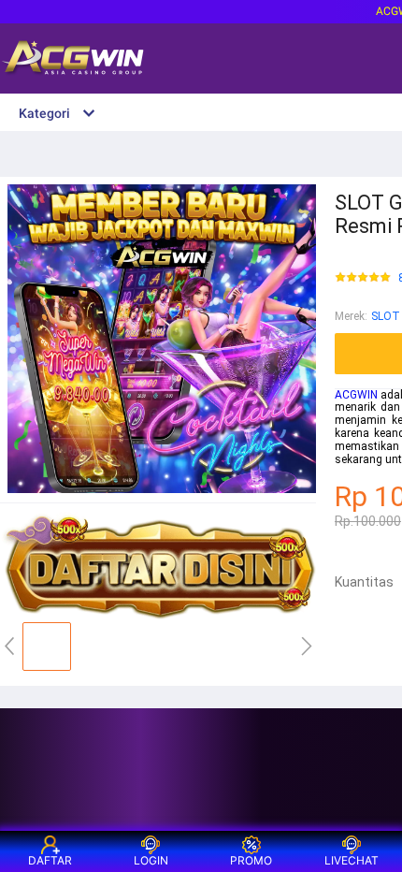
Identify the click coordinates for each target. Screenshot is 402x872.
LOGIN (151, 860)
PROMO (251, 860)
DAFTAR (50, 860)
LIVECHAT (351, 860)
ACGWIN (356, 394)
